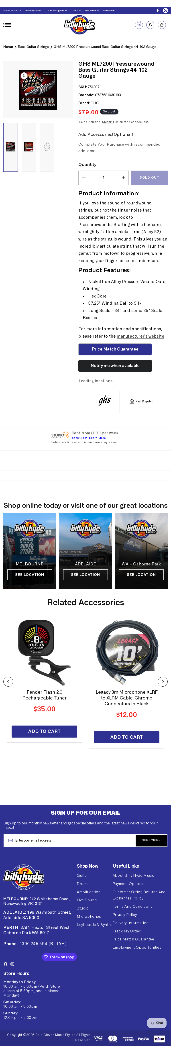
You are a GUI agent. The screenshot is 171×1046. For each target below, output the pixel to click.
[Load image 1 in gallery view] (10, 147)
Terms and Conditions (133, 906)
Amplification (89, 892)
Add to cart (44, 731)
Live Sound (87, 900)
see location (29, 575)
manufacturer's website (140, 336)
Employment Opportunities (137, 947)
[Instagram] (165, 10)
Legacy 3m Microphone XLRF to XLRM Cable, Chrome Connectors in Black (127, 698)
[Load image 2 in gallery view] (29, 147)
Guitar (82, 875)
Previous (8, 682)
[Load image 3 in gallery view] (47, 147)
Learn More (97, 438)
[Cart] (162, 25)
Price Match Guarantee (133, 939)
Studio (83, 908)
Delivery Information (131, 923)
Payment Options (128, 884)
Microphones (89, 916)
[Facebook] (157, 10)
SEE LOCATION (141, 575)
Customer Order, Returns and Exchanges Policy (139, 895)
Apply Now (79, 438)
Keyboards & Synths (95, 925)
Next (163, 682)
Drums (83, 884)
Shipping (108, 122)
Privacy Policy (125, 915)
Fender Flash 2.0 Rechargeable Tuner (44, 695)
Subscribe (151, 840)
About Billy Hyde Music (133, 875)
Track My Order (126, 931)
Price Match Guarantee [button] (115, 349)
